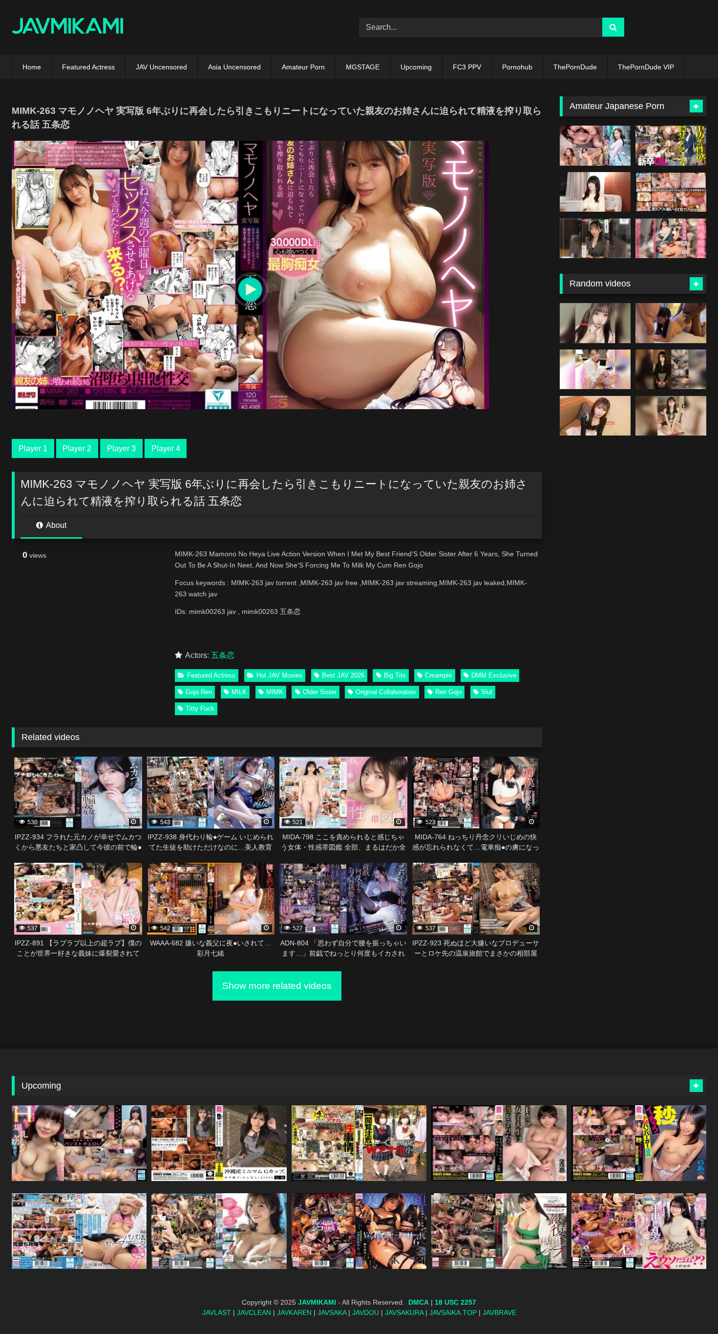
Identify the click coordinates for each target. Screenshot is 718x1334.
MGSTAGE (363, 67)
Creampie (438, 675)
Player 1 (33, 448)
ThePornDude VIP (646, 67)
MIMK (274, 692)
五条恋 (222, 655)
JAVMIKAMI (317, 1302)
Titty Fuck (200, 708)
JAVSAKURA (404, 1312)
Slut (486, 692)
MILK (239, 692)
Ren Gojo (448, 692)
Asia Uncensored (234, 67)
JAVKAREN (294, 1312)
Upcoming (416, 67)
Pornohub (517, 67)
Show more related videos (277, 986)
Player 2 (77, 448)
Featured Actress (88, 67)
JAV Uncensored (161, 67)
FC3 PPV (467, 67)
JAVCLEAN (254, 1312)
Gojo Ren (199, 692)
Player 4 (165, 448)
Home (31, 67)
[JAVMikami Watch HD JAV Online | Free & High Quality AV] (68, 27)
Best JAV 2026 (343, 675)
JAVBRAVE (499, 1312)
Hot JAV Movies (279, 675)
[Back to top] (687, 1304)
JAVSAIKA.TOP (453, 1312)
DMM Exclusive (493, 675)
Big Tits (395, 675)
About (55, 525)
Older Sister (320, 692)
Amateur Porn (303, 67)
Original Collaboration (386, 692)
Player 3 (121, 448)
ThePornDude (575, 67)
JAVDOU (365, 1312)
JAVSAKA (331, 1312)
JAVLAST (216, 1312)
